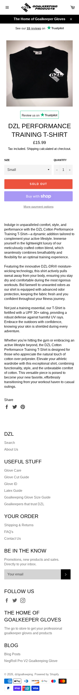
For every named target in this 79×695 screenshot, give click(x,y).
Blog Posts (12, 654)
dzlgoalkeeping (24, 674)
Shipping (33, 148)
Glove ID (10, 484)
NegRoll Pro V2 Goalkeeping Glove (31, 661)
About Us (11, 449)
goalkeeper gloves (18, 633)
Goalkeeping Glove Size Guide (27, 497)
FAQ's (8, 532)
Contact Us (12, 538)
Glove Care (12, 470)
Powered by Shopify (47, 674)
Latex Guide (13, 490)
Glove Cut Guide (16, 477)
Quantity (60, 160)
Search (9, 442)
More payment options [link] (39, 206)
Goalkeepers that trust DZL (24, 504)
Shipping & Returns (18, 525)
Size (7, 160)
